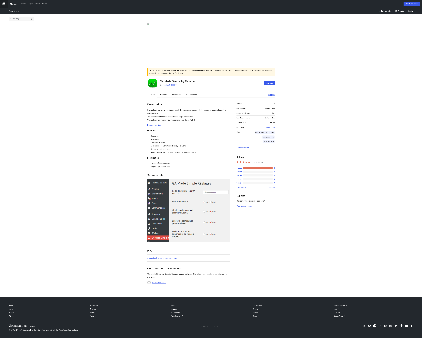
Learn (173, 305)
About (11, 305)
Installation (176, 95)
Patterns (93, 316)
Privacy (11, 316)
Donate (256, 312)
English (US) (270, 127)
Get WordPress (412, 4)
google (271, 132)
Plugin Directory (14, 11)
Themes (93, 309)
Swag (256, 316)
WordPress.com (340, 305)
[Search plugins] (32, 19)
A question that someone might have (162, 258)
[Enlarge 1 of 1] (227, 182)
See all (272, 187)
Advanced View (242, 148)
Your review (241, 187)
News (11, 309)
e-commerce (259, 132)
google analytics (268, 137)
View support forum (244, 206)
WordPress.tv (177, 316)
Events (255, 309)
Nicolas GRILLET (170, 85)
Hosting (11, 312)
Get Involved (257, 305)
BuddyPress (339, 316)
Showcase (94, 305)
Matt (336, 309)
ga (266, 132)
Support (271, 95)
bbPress (338, 312)
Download (269, 83)
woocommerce (269, 141)
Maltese (32, 326)
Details (152, 95)
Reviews (163, 95)
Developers (175, 312)
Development (191, 95)
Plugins (92, 312)
